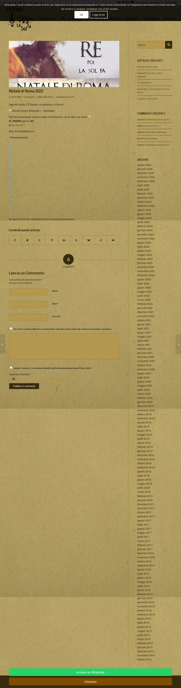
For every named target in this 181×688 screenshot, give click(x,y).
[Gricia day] (178, 344)
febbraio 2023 (145, 259)
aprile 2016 (143, 586)
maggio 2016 (144, 582)
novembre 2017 (146, 508)
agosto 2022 (144, 279)
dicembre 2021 (145, 312)
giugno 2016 (144, 577)
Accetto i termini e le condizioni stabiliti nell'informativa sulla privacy (52, 368)
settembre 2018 (146, 467)
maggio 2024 (144, 218)
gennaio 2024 (145, 230)
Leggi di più (98, 14)
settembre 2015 (146, 614)
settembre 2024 (146, 205)
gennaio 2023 (145, 263)
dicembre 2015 (145, 602)
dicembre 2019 (145, 406)
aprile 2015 (143, 635)
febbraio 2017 (145, 545)
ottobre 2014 (144, 659)
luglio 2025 (143, 185)
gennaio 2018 (145, 500)
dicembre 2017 (145, 504)
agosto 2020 (144, 373)
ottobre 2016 (144, 561)
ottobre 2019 (144, 414)
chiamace (90, 682)
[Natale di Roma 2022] (64, 64)
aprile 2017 (143, 536)
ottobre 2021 (144, 320)
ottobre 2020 (144, 365)
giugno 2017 (144, 528)
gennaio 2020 (145, 402)
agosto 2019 (144, 422)
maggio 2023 (144, 254)
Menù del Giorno (46, 96)
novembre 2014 (146, 655)
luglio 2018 (143, 475)
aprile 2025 (143, 189)
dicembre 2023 (145, 234)
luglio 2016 (143, 573)
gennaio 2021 (145, 353)
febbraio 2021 (145, 348)
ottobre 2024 (144, 201)
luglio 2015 (143, 622)
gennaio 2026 (145, 169)
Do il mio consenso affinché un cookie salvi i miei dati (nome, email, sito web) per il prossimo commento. (63, 329)
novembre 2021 (146, 316)
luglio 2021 (143, 328)
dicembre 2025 (145, 173)
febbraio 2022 (145, 304)
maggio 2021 (144, 336)
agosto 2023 (144, 242)
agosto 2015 (144, 618)
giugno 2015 (144, 627)
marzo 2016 (144, 590)
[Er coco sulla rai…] (2, 344)
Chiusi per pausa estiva (147, 66)
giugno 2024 (144, 214)
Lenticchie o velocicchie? (147, 98)
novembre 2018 (146, 459)
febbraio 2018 (145, 496)
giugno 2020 (144, 381)
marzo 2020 (144, 393)
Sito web (56, 316)
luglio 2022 (143, 283)
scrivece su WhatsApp (90, 672)
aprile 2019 (143, 438)
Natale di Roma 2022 (26, 91)
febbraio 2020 (145, 397)
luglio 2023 (143, 246)
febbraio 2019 (145, 447)
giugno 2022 (144, 287)
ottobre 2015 (144, 610)
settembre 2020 (146, 369)
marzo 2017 (144, 541)
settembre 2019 (146, 418)
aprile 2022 (143, 295)
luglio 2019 (143, 426)
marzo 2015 (144, 639)
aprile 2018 (143, 487)
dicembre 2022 (145, 267)
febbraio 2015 (145, 643)
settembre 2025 (146, 181)
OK (81, 14)
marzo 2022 (144, 299)
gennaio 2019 (145, 451)
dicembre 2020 (145, 357)
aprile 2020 (143, 389)
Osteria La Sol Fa (66, 96)
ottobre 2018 (144, 463)
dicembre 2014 (145, 651)
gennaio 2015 (145, 647)
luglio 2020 (143, 377)
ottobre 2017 (144, 512)
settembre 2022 (146, 275)
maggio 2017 (144, 532)
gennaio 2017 (145, 549)
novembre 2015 (146, 606)
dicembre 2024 (145, 197)
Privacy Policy (84, 368)
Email (55, 303)
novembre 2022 (146, 271)
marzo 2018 (144, 491)
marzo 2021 (144, 344)
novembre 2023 (146, 238)
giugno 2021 (144, 332)
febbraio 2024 (145, 226)
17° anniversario (144, 82)
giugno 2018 (144, 479)
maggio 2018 (144, 483)
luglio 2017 (143, 524)
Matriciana (162, 132)
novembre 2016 (146, 557)
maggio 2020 (144, 385)
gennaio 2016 (145, 598)
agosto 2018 (144, 471)
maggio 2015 (144, 631)
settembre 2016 (146, 565)
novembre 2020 (146, 361)
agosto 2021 (144, 324)
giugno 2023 (144, 250)
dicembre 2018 (145, 455)
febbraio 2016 (145, 594)
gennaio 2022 (145, 308)
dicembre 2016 (145, 553)
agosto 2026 (144, 165)
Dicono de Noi (163, 119)
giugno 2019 (144, 430)
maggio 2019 (144, 434)
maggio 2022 (144, 291)
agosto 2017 (144, 520)
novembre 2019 (146, 410)
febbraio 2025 (145, 193)
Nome (55, 290)
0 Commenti (29, 96)
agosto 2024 (144, 210)
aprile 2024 (143, 222)
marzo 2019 (144, 442)
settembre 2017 (146, 516)
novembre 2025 (146, 177)
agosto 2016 (144, 569)
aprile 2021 (143, 340)
